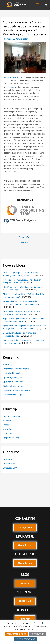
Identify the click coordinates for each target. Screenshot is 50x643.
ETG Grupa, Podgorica (23, 220)
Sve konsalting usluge (12, 395)
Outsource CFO (10, 468)
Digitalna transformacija (13, 386)
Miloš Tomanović (11, 77)
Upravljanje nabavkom (13, 382)
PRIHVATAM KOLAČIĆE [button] (16, 634)
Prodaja (6, 425)
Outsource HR (9, 463)
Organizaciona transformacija (16, 369)
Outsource (7, 459)
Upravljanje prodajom (12, 377)
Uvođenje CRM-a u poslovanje (16, 390)
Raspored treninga (11, 438)
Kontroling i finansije (12, 373)
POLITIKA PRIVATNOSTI (25, 639)
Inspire (10, 87)
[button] (37, 5)
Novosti (7, 39)
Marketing (7, 429)
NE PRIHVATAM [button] (37, 634)
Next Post (25, 242)
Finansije (7, 420)
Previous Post (25, 237)
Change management (12, 416)
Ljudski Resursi (9, 433)
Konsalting (7, 364)
